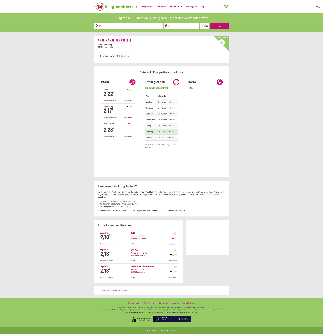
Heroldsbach (141, 239)
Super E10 (108, 107)
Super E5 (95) (109, 123)
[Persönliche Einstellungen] (226, 6)
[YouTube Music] (185, 319)
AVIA (133, 233)
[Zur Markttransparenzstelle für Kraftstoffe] (142, 319)
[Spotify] (179, 319)
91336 (133, 239)
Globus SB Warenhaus (142, 266)
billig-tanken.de (152, 330)
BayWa (134, 250)
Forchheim (126, 56)
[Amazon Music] (182, 319)
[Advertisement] (118, 154)
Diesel (106, 90)
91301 (133, 255)
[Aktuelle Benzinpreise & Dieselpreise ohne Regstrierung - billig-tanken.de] (115, 6)
